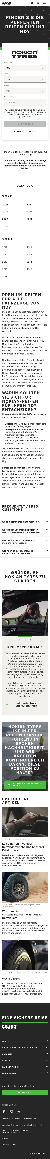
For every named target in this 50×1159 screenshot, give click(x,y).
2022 (5, 219)
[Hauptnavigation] (44, 3)
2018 (29, 247)
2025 (29, 204)
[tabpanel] (25, 98)
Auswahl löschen (25, 131)
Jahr (6, 74)
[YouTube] (18, 1112)
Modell (6, 85)
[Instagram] (11, 1112)
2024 (5, 211)
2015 (4, 262)
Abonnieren (25, 1092)
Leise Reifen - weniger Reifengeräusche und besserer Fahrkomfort (23, 847)
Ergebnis (27, 124)
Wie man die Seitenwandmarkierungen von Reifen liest (22, 914)
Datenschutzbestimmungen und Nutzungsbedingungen (15, 1131)
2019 (4, 247)
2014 (29, 262)
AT (32, 3)
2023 (29, 211)
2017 (4, 254)
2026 (5, 204)
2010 (30, 185)
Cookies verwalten (9, 1145)
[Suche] (38, 3)
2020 (20, 185)
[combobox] (25, 68)
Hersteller (8, 62)
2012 (29, 269)
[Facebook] (3, 1112)
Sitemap (5, 1138)
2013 (4, 269)
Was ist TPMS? (11, 978)
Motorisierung (10, 97)
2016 (29, 254)
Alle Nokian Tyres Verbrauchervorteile (26, 704)
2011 (4, 276)
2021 (29, 219)
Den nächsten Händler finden (26, 784)
